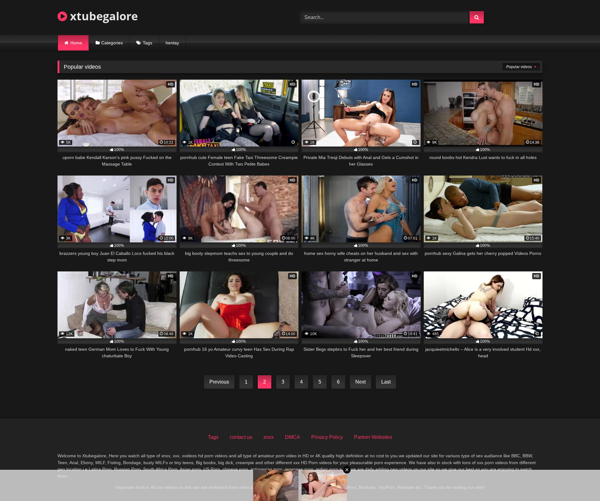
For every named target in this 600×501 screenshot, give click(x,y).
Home (76, 42)
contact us (241, 437)
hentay (172, 42)
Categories (112, 42)
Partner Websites (373, 437)
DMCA (292, 437)
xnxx (268, 437)
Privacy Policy (327, 437)
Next (360, 381)
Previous (219, 381)
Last (386, 381)
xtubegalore (102, 16)
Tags (147, 42)
